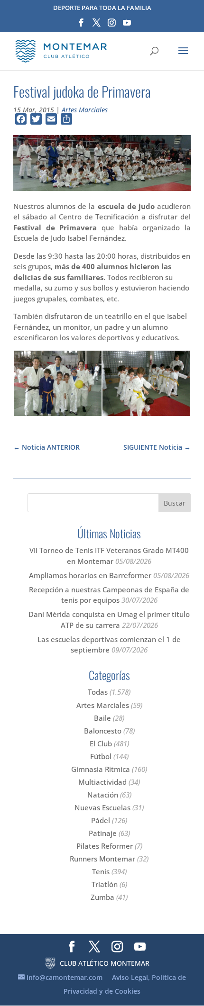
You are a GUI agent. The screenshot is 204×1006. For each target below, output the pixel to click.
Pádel (100, 820)
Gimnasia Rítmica (100, 769)
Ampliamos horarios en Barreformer (90, 575)
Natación (102, 794)
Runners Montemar (102, 858)
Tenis (101, 871)
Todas (98, 692)
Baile (102, 718)
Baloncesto (102, 730)
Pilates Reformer (104, 846)
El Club (101, 743)
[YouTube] (127, 25)
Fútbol (100, 756)
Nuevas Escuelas (102, 807)
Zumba (102, 897)
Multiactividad (102, 782)
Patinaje (103, 833)
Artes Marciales (85, 109)
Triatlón (105, 884)
